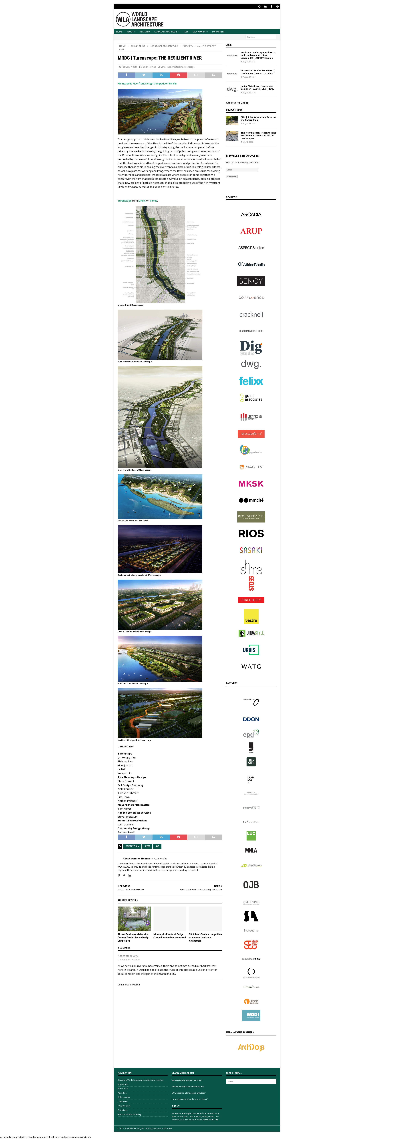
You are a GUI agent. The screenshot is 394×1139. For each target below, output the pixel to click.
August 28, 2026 (249, 61)
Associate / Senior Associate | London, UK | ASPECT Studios (257, 72)
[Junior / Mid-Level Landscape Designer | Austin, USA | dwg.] (232, 89)
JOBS (186, 31)
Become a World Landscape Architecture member (141, 1080)
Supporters (218, 31)
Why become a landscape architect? (188, 1092)
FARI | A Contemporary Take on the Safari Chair (258, 118)
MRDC (142, 200)
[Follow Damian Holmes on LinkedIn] (128, 875)
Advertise (122, 1092)
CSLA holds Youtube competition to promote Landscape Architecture (205, 937)
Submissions (124, 1097)
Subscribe (231, 177)
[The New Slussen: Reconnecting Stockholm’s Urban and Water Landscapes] (232, 136)
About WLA (123, 1088)
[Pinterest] (277, 6)
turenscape (189, 66)
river (147, 846)
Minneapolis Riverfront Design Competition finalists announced (169, 936)
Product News (234, 109)
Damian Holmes (148, 66)
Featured (145, 31)
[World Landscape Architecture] (139, 27)
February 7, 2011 (129, 66)
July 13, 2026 (248, 142)
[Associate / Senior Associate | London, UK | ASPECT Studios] (232, 73)
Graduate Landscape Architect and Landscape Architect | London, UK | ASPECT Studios (258, 55)
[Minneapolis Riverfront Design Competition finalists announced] (170, 919)
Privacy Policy (124, 1105)
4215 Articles (160, 858)
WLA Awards (199, 31)
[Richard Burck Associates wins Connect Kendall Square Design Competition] (134, 919)
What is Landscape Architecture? (187, 1080)
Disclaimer (122, 1110)
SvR (157, 846)
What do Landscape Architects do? (188, 1086)
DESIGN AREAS (138, 46)
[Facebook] (271, 6)
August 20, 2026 (249, 123)
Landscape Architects (165, 31)
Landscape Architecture (172, 66)
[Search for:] (260, 36)
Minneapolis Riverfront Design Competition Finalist (147, 83)
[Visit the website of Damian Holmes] (119, 875)
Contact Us (123, 1101)
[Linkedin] (265, 6)
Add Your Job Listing (237, 102)
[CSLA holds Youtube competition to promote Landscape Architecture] (205, 919)
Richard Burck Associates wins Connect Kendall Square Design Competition (133, 937)
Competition (132, 846)
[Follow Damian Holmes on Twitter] (123, 875)
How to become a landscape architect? (190, 1099)
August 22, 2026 (249, 92)
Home (119, 31)
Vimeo (153, 200)
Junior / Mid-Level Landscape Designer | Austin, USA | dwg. (257, 87)
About (130, 31)
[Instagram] (259, 6)
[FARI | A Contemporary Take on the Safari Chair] (232, 120)
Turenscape (124, 200)
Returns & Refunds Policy (129, 1114)
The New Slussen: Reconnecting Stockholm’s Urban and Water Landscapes (258, 135)
